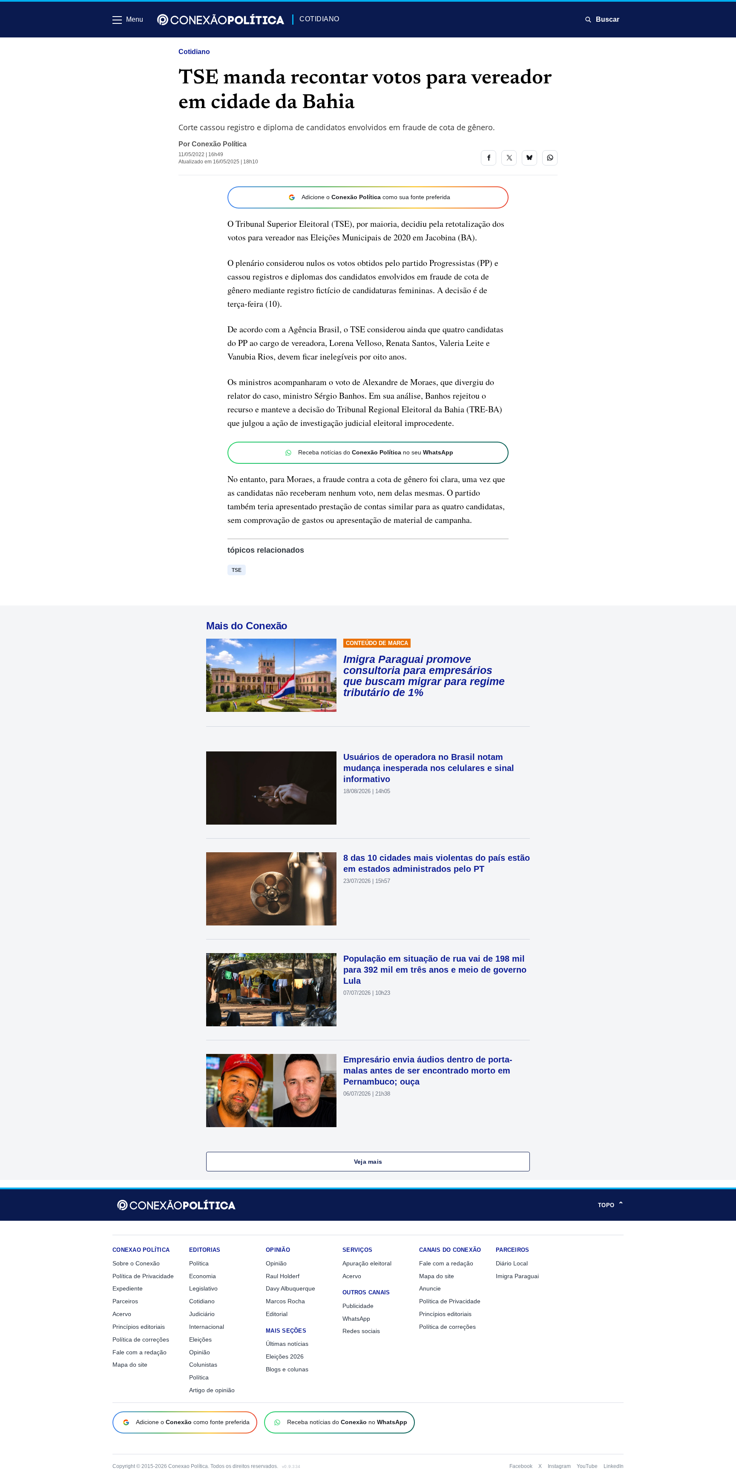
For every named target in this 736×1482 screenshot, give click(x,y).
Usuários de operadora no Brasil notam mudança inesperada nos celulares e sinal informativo (428, 768)
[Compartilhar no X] (509, 158)
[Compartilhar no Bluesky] (529, 158)
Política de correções (140, 1339)
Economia (202, 1276)
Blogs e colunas (287, 1369)
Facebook (520, 1466)
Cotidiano (194, 51)
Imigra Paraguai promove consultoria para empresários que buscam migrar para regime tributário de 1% (424, 675)
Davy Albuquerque (290, 1288)
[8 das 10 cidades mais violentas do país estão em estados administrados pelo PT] (271, 888)
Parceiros (125, 1301)
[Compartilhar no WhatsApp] (550, 158)
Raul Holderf (282, 1276)
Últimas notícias (287, 1343)
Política (199, 1263)
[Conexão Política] (221, 19)
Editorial (277, 1314)
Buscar (607, 19)
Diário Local (512, 1263)
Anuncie (430, 1288)
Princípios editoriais (138, 1326)
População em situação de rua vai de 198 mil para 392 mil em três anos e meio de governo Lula (434, 969)
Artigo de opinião (212, 1390)
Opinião (199, 1352)
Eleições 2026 (285, 1356)
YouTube (587, 1466)
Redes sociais (361, 1331)
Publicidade (358, 1305)
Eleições (200, 1339)
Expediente (127, 1288)
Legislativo (203, 1288)
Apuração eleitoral (366, 1263)
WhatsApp (356, 1318)
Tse (237, 570)
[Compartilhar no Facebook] (488, 158)
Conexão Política (219, 144)
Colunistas (203, 1364)
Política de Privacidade (143, 1276)
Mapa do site (129, 1364)
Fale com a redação (139, 1352)
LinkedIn (614, 1466)
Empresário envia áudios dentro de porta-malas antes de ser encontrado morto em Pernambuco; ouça (427, 1070)
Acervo (121, 1314)
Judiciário (202, 1314)
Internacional (206, 1326)
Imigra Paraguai (517, 1276)
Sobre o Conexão (136, 1263)
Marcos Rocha (285, 1301)
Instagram (559, 1466)
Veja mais (368, 1161)
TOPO (611, 1205)
